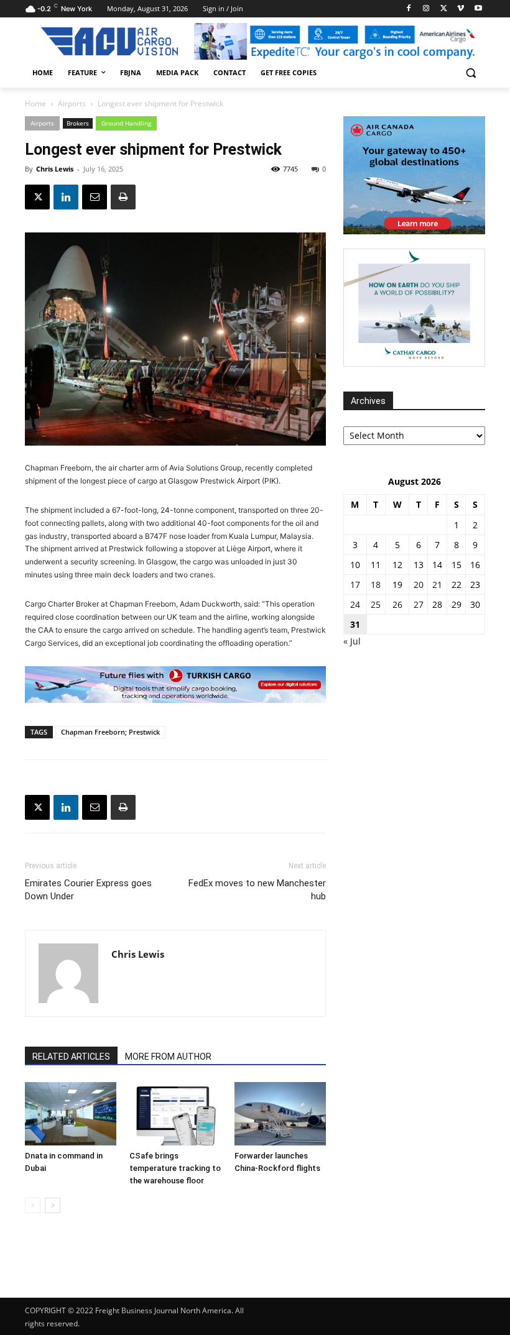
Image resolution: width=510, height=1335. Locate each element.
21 (437, 584)
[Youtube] (478, 9)
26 (397, 604)
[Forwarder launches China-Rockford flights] (280, 1113)
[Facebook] (409, 9)
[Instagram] (426, 9)
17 (355, 584)
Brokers (78, 123)
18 (376, 584)
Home (35, 103)
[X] (444, 9)
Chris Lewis (54, 168)
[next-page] (52, 1205)
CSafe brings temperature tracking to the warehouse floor (175, 1168)
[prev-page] (32, 1205)
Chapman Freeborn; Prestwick (110, 731)
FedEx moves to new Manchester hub (257, 890)
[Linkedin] (65, 197)
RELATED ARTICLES (71, 1057)
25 (376, 604)
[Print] (123, 197)
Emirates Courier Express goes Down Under (88, 890)
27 (419, 604)
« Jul (352, 641)
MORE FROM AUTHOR (168, 1057)
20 (419, 584)
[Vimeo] (460, 9)
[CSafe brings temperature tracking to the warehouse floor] (175, 1113)
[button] (470, 73)
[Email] (94, 197)
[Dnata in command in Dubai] (70, 1113)
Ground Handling (126, 123)
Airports (72, 103)
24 (355, 604)
